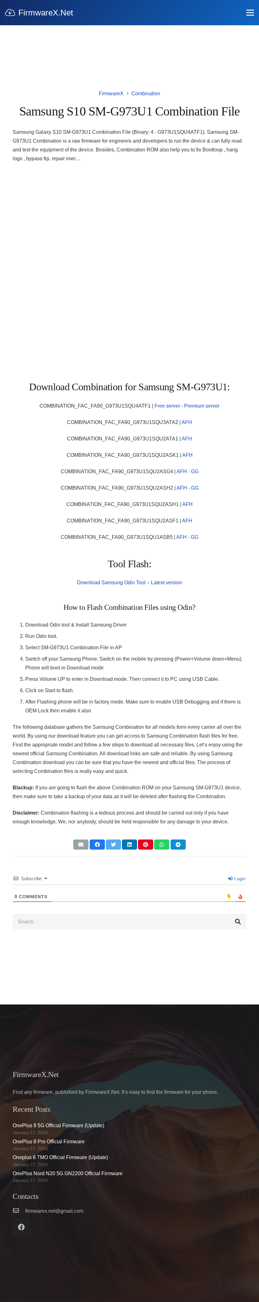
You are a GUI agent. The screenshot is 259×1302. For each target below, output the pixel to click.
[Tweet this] (113, 845)
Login (239, 878)
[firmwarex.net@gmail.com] (19, 1211)
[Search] (238, 922)
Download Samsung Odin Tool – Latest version (129, 582)
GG (195, 471)
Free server (167, 406)
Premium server (202, 406)
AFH (187, 422)
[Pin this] (145, 845)
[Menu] (250, 13)
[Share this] (97, 845)
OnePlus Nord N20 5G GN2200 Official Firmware (68, 1173)
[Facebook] (21, 1227)
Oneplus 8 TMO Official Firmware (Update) (60, 1157)
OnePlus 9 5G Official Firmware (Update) (58, 1125)
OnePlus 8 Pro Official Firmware (49, 1141)
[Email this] (80, 845)
